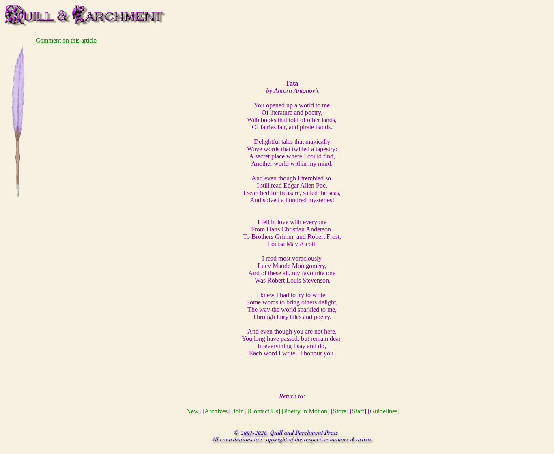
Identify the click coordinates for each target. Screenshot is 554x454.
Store (339, 411)
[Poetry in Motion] (305, 411)
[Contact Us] (263, 411)
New (192, 411)
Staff (358, 411)
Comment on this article (66, 40)
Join (238, 411)
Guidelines (383, 411)
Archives (216, 411)
